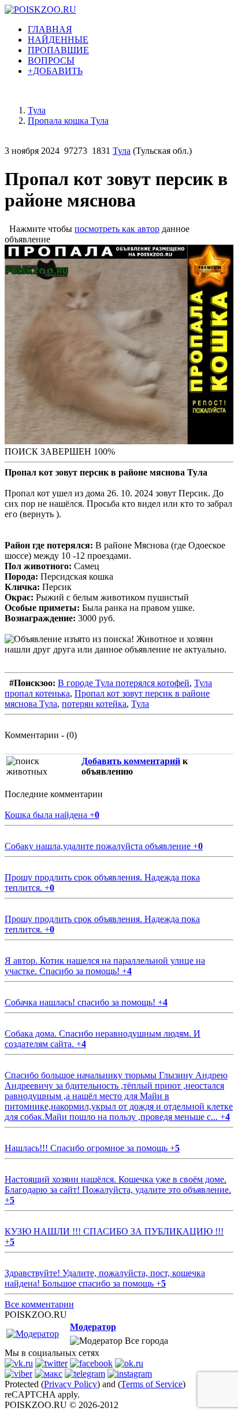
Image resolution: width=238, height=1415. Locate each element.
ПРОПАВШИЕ (58, 50)
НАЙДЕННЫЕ (58, 40)
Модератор (93, 1327)
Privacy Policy (70, 1384)
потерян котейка (94, 704)
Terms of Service (152, 1384)
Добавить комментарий (130, 761)
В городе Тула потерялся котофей (123, 683)
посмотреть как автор (117, 229)
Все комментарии (39, 1304)
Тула (122, 151)
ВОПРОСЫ (51, 60)
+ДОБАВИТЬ (55, 71)
